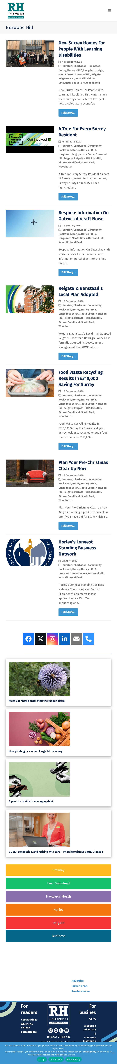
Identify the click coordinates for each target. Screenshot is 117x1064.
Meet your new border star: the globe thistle (37, 701)
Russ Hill (81, 78)
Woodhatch (93, 82)
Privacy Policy (82, 1054)
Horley (62, 70)
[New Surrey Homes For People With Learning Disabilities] (30, 53)
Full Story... (68, 112)
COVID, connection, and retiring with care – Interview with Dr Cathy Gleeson (56, 851)
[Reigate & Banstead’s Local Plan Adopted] (30, 299)
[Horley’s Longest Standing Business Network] (30, 552)
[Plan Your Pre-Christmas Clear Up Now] (30, 473)
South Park (78, 82)
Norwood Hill (82, 74)
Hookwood (94, 65)
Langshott (89, 70)
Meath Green (66, 74)
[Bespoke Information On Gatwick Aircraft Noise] (30, 223)
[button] (109, 10)
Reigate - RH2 (66, 78)
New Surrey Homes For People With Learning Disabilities (81, 49)
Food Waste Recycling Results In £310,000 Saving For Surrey (80, 378)
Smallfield (64, 82)
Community (94, 145)
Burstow (67, 65)
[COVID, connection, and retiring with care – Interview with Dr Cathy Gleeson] (39, 829)
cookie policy (89, 1051)
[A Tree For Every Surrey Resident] (30, 139)
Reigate (96, 74)
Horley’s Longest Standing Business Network (77, 548)
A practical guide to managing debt (31, 801)
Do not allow (56, 1059)
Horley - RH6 (74, 70)
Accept (41, 1059)
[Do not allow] (113, 1052)
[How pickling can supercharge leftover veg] (39, 729)
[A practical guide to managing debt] (39, 779)
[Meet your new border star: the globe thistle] (39, 678)
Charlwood (80, 65)
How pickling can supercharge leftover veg (35, 751)
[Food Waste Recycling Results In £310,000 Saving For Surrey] (30, 383)
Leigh (100, 70)
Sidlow (91, 78)
